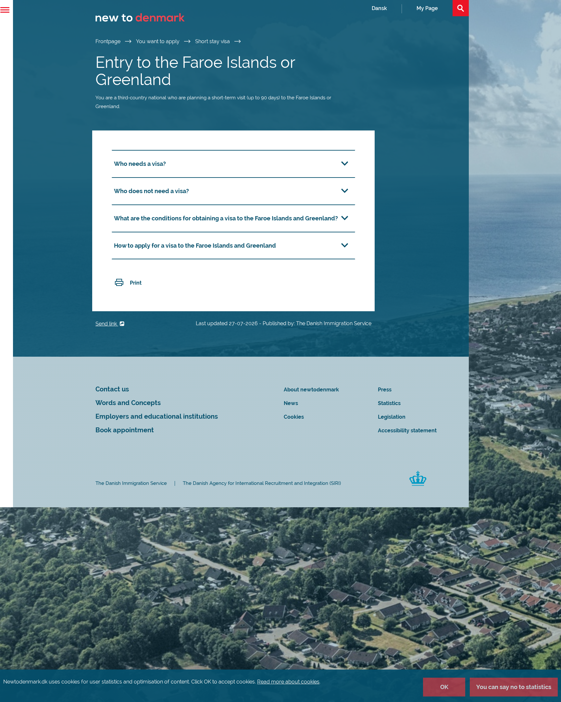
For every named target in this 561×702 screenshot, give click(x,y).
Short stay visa (213, 41)
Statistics (389, 403)
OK (444, 687)
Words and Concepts (128, 403)
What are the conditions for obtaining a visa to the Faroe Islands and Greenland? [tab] (226, 218)
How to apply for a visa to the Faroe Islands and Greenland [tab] (195, 245)
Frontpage (108, 41)
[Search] (461, 8)
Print (136, 283)
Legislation (391, 417)
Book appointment (124, 430)
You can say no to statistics (513, 687)
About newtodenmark (311, 390)
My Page (427, 8)
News (291, 403)
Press (385, 390)
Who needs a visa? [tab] (140, 163)
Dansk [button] (379, 8)
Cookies (294, 417)
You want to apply (158, 41)
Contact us (112, 389)
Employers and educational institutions (156, 416)
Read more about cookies (288, 682)
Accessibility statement (407, 430)
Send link (106, 324)
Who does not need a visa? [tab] (151, 191)
